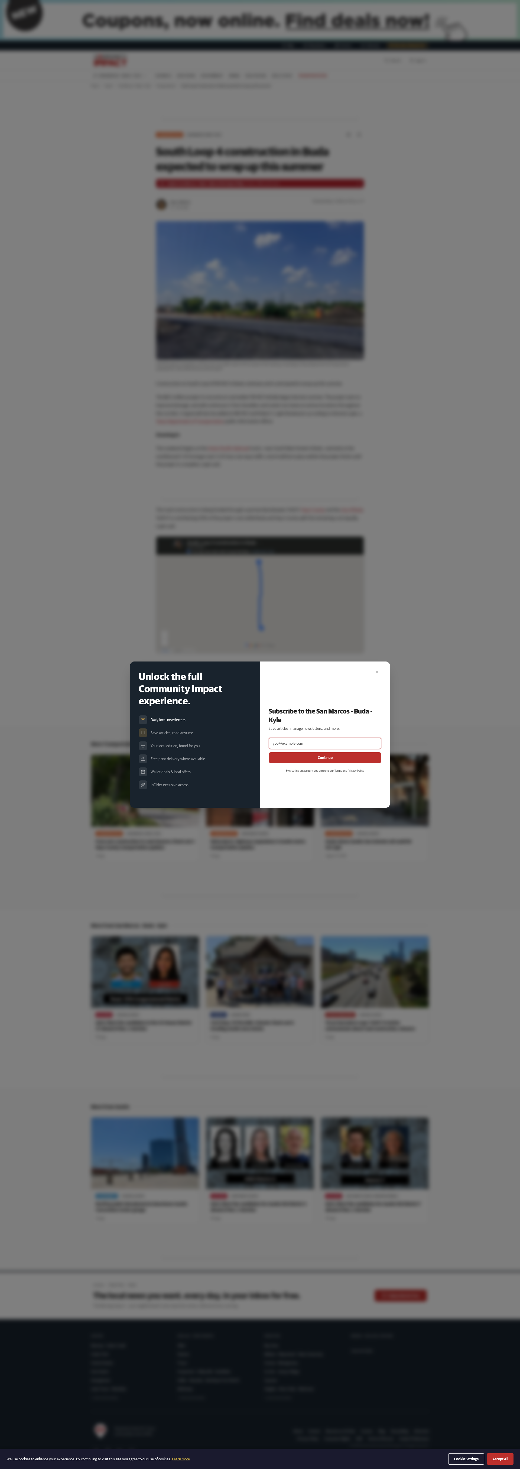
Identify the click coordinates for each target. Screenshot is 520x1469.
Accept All (500, 1459)
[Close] (377, 672)
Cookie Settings (466, 1459)
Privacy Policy (356, 770)
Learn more (181, 1459)
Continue (325, 757)
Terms (338, 770)
